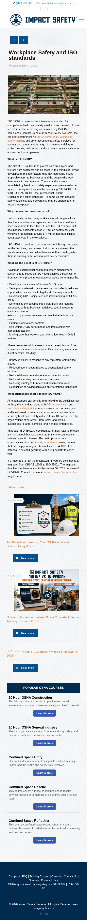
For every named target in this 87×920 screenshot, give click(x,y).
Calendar (56, 876)
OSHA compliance (47, 136)
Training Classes (39, 876)
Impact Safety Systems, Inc (60, 472)
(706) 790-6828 (24, 3)
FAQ (24, 876)
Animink (49, 908)
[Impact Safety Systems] (43, 20)
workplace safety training (22, 408)
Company (14, 876)
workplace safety (47, 442)
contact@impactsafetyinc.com (57, 3)
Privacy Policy (49, 880)
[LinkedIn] (46, 8)
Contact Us (70, 876)
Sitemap (34, 880)
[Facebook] (41, 8)
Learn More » (44, 713)
